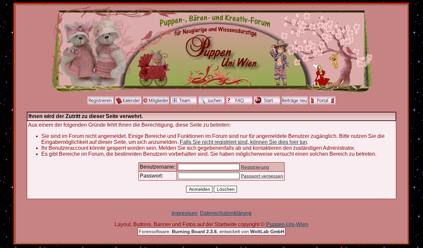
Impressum (184, 213)
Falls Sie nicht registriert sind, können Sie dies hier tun (243, 142)
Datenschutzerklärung (225, 213)
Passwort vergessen (262, 176)
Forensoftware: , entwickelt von (211, 231)
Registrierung (255, 167)
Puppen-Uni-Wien (287, 224)
